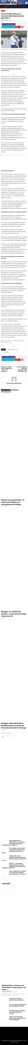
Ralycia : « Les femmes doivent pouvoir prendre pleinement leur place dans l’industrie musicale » (13, 866)
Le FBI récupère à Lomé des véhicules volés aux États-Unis (22, 369)
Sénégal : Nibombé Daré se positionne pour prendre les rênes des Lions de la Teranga (13, 725)
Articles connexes (6, 389)
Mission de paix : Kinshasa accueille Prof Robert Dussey (17, 1012)
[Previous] (3, 878)
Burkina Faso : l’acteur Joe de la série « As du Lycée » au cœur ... (14, 987)
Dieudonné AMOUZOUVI (6, 20)
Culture (8, 883)
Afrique (4, 883)
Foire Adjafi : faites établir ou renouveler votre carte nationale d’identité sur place (13, 850)
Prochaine (8, 732)
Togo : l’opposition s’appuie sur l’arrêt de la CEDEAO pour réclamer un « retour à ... (14, 873)
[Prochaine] (5, 878)
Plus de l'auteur (14, 389)
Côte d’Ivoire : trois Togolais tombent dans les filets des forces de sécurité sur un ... (14, 858)
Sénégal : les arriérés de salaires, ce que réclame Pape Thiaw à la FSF (13, 614)
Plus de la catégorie (6, 391)
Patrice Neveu (5, 352)
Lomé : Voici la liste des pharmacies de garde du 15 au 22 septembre (17, 1018)
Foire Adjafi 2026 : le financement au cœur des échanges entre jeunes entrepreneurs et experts (13, 843)
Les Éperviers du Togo (12, 349)
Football (3, 10)
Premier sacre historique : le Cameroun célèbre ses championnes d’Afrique (12, 502)
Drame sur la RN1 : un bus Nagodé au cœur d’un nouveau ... (6, 369)
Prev (3, 732)
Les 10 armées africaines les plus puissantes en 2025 (17, 1005)
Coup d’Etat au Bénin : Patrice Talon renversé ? (16, 999)
